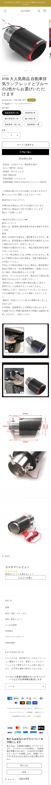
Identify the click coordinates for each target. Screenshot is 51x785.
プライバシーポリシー (14, 637)
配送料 (7, 103)
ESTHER (15, 708)
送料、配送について (13, 619)
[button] (5, 11)
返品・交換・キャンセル (15, 613)
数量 (3, 130)
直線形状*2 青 (33, 124)
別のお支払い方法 (25, 158)
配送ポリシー (39, 712)
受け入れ (24, 765)
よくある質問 (11, 625)
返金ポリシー (39, 708)
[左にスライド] (20, 70)
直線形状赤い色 (11, 113)
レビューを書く (25, 577)
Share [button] (7, 556)
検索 (7, 607)
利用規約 (9, 631)
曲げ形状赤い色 (11, 118)
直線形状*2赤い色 (12, 124)
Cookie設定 (37, 716)
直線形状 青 (30, 113)
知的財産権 (10, 643)
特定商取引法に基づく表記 (21, 716)
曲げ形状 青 (30, 118)
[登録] (43, 686)
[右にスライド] (31, 70)
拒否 (24, 772)
